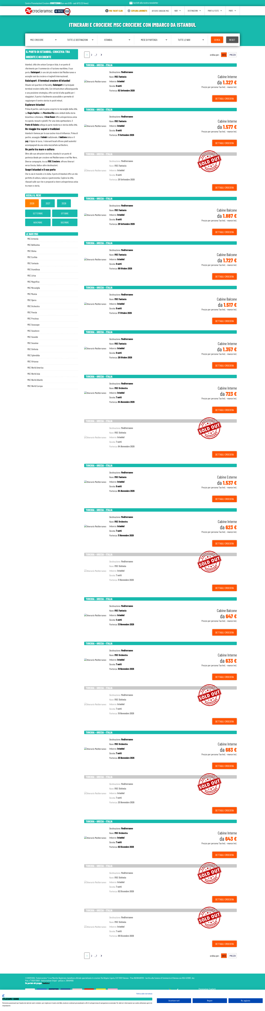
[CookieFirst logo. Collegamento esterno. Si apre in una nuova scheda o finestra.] (3, 995)
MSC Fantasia (32, 263)
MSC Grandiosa (33, 269)
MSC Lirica (31, 275)
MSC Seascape (33, 324)
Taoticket (46, 983)
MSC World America (35, 367)
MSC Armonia (32, 238)
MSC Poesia (32, 312)
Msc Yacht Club (116, 11)
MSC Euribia (32, 257)
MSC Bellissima (33, 244)
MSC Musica (32, 293)
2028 (64, 203)
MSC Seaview (32, 343)
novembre (37, 222)
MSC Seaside (32, 336)
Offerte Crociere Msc (160, 11)
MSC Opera (31, 300)
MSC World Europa (35, 385)
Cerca (217, 39)
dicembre (65, 222)
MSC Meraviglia (33, 287)
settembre (38, 213)
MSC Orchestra (33, 306)
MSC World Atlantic (35, 379)
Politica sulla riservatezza (144, 993)
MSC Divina (31, 250)
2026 (32, 203)
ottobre (65, 213)
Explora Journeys (139, 11)
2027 (48, 203)
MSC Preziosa (33, 318)
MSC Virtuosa (32, 361)
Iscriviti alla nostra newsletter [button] (143, 2)
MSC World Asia (33, 373)
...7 (96, 54)
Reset (232, 39)
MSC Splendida (33, 355)
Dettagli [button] (224, 98)
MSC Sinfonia (32, 349)
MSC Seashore (33, 330)
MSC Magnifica (33, 281)
